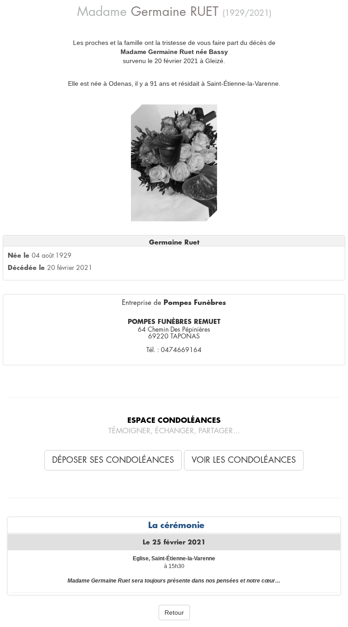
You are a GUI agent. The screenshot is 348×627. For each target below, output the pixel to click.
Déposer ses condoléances (113, 460)
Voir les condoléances (244, 460)
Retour (174, 612)
